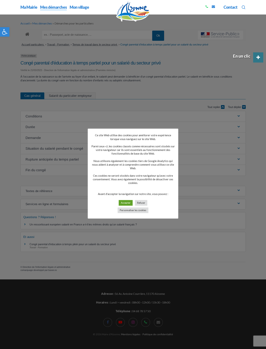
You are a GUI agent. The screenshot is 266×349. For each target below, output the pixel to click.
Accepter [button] (125, 202)
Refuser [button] (141, 202)
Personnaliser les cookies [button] (133, 210)
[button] (4, 32)
